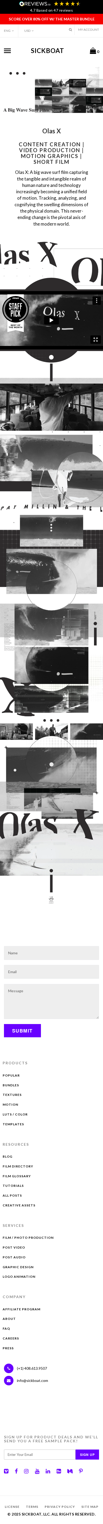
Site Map (90, 1507)
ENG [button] (7, 31)
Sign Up (87, 1454)
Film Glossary (17, 1176)
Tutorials (13, 1186)
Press (8, 1348)
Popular (11, 1075)
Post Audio (14, 1257)
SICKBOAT (47, 50)
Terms (32, 1507)
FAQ (6, 1328)
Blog (7, 1156)
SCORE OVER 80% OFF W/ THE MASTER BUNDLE (52, 19)
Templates (13, 1124)
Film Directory (18, 1166)
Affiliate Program (21, 1309)
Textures (12, 1095)
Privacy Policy (60, 1507)
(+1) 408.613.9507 (31, 1368)
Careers (11, 1338)
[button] (70, 30)
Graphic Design (18, 1267)
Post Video (14, 1247)
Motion (10, 1104)
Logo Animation (19, 1277)
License (12, 1507)
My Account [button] (88, 30)
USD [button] (27, 31)
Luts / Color (15, 1114)
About (9, 1319)
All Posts (12, 1195)
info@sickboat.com (32, 1380)
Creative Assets (19, 1205)
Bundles (11, 1085)
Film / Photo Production (28, 1238)
